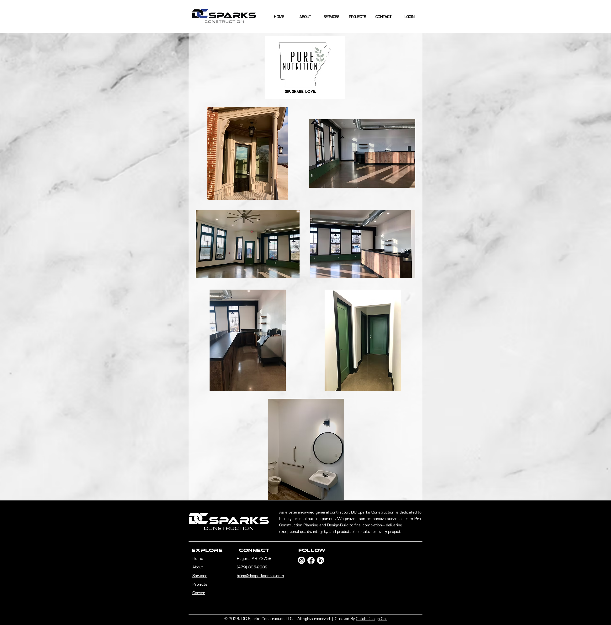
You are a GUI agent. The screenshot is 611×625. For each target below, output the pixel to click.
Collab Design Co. (371, 619)
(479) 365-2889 (252, 567)
